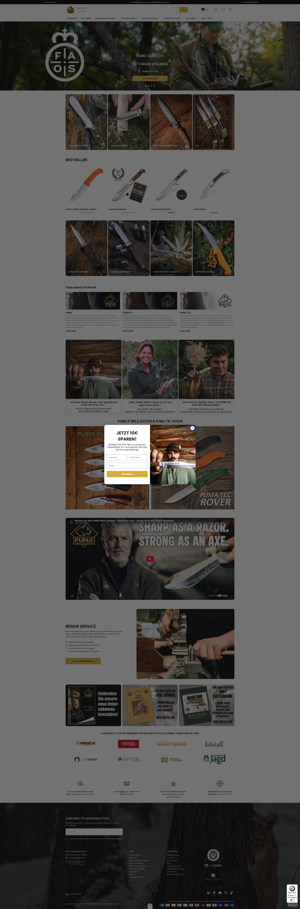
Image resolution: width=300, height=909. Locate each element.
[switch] (292, 900)
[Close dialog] (192, 428)
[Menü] (296, 885)
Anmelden (127, 474)
